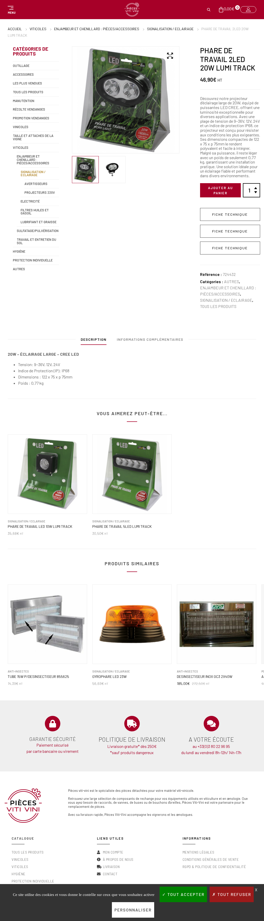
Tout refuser (233, 894)
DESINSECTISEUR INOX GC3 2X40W (204, 677)
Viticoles (38, 29)
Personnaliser (133, 909)
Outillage (21, 66)
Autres (231, 281)
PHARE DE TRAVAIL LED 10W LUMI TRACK (40, 526)
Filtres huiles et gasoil (35, 211)
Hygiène (19, 251)
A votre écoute (211, 739)
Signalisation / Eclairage (170, 29)
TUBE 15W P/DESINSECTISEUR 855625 (38, 677)
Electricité (30, 201)
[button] (11, 9)
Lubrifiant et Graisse (38, 222)
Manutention (23, 101)
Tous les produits (218, 306)
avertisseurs (35, 184)
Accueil (15, 29)
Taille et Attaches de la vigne (33, 137)
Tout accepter (185, 894)
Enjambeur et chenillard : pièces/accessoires (96, 29)
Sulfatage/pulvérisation (38, 231)
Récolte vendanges (29, 109)
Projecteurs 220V (39, 192)
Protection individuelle (33, 260)
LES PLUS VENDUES (27, 83)
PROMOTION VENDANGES (31, 118)
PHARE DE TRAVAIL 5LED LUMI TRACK (122, 526)
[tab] (94, 340)
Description (93, 339)
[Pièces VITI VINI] (132, 9)
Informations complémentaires (150, 339)
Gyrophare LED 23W (109, 677)
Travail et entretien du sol (36, 241)
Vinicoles (20, 127)
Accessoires (23, 74)
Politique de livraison (132, 739)
